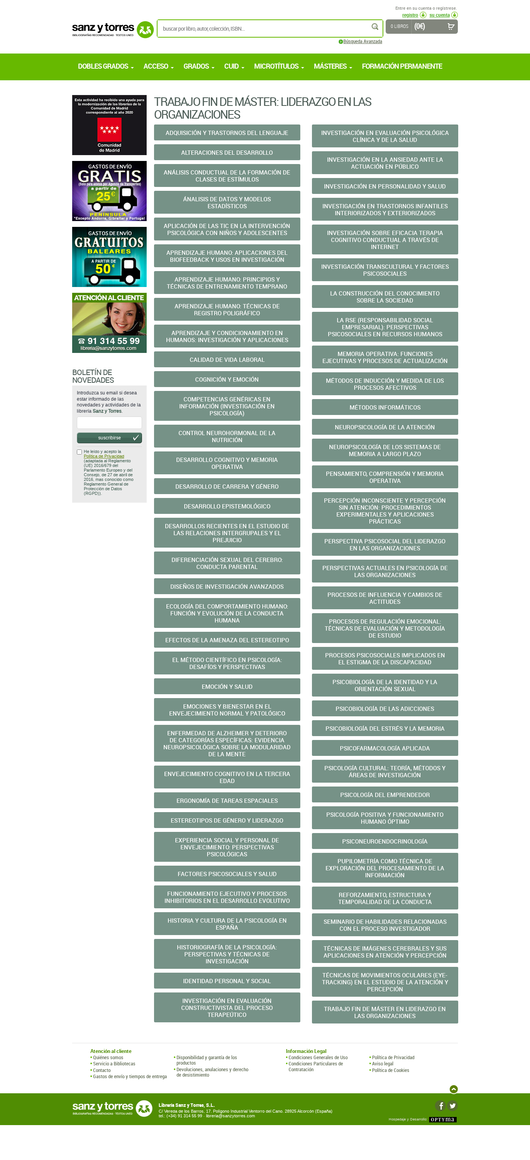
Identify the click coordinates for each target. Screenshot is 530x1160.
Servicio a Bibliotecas (114, 1063)
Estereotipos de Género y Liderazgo (227, 820)
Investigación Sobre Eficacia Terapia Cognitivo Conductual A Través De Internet (385, 240)
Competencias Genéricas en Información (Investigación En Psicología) (227, 406)
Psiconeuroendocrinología (385, 841)
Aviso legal (382, 1063)
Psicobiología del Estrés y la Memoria (385, 728)
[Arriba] (454, 1089)
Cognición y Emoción (227, 379)
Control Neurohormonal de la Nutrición (226, 436)
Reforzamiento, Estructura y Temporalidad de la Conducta (385, 898)
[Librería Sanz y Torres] (111, 34)
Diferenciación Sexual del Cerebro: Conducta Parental (227, 563)
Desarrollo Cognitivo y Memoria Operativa (227, 463)
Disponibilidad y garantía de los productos (207, 1060)
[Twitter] (452, 1105)
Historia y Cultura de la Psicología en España (227, 923)
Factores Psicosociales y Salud (227, 874)
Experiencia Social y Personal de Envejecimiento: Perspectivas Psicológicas (227, 847)
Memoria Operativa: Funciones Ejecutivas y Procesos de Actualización (385, 357)
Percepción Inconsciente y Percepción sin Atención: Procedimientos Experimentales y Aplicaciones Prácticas (385, 510)
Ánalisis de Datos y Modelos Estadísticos (227, 202)
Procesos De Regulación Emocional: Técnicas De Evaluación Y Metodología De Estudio (385, 628)
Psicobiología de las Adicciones (385, 708)
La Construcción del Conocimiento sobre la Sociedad (385, 296)
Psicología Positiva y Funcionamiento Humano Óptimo (384, 818)
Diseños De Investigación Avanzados (227, 586)
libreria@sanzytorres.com (230, 1116)
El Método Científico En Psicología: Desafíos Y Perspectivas (227, 663)
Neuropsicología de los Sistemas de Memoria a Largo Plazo (385, 450)
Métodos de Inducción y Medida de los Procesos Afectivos (385, 384)
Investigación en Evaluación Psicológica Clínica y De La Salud (385, 136)
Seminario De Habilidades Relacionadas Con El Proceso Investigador (385, 925)
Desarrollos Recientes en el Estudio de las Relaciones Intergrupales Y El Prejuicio (227, 533)
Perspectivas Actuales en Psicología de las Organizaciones (385, 571)
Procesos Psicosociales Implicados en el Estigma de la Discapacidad (385, 658)
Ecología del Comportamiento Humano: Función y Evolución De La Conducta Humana (227, 613)
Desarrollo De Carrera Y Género (227, 486)
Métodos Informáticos (385, 407)
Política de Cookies (390, 1070)
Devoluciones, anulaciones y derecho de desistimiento (212, 1072)
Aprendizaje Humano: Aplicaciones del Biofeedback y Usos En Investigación (227, 256)
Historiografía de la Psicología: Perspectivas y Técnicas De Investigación (227, 954)
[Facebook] (440, 1105)
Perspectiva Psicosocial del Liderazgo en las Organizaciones (384, 544)
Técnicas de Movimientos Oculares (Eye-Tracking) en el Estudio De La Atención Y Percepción (385, 982)
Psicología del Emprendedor (385, 795)
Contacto (102, 1070)
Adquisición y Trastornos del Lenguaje (227, 133)
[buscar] (376, 26)
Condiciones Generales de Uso (318, 1057)
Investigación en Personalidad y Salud (385, 186)
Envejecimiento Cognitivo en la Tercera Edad (227, 777)
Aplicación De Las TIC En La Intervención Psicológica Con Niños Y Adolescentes (227, 229)
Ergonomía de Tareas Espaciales (227, 800)
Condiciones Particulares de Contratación (316, 1066)
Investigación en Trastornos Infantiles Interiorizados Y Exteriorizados (385, 209)
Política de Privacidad (104, 456)
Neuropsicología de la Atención (385, 427)
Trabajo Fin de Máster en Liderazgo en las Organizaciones (385, 1012)
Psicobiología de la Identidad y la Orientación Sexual (385, 685)
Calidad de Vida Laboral (227, 359)
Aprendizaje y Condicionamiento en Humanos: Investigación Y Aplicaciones (227, 336)
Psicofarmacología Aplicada (385, 748)
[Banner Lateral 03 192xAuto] (109, 323)
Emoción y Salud (227, 686)
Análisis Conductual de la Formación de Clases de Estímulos (227, 175)
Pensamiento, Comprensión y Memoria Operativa (385, 477)
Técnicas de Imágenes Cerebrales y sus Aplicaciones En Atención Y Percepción (385, 951)
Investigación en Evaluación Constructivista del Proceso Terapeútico (227, 1007)
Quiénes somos (108, 1057)
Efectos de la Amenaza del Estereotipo (227, 640)
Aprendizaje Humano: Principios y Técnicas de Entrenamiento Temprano (227, 282)
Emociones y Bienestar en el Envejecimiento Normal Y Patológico (227, 709)
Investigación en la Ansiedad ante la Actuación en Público (385, 163)
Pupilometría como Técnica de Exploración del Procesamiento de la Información (385, 868)
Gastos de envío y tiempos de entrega (130, 1076)
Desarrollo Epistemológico (227, 506)
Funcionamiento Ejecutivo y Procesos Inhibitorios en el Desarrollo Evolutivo (227, 897)
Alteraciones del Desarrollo (227, 152)
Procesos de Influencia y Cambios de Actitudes (384, 598)
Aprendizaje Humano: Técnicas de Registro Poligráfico (227, 309)
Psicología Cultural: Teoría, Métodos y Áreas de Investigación (384, 771)
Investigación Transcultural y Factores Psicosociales (385, 270)
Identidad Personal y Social (227, 981)
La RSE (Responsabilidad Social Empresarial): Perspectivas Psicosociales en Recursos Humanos (385, 327)
